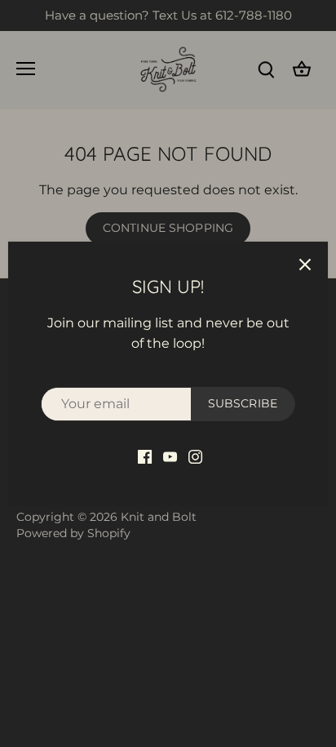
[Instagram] (195, 456)
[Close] (305, 264)
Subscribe (242, 403)
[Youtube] (170, 456)
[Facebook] (145, 456)
